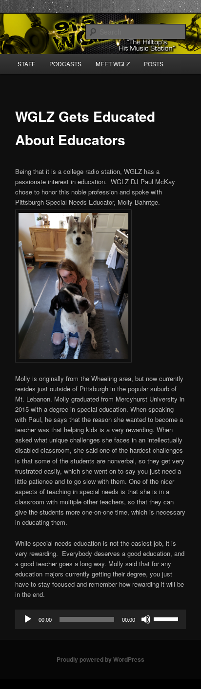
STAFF (26, 63)
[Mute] (146, 619)
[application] (100, 619)
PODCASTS (65, 63)
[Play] (28, 619)
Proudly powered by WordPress (100, 659)
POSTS (153, 63)
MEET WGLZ (113, 63)
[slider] (167, 618)
